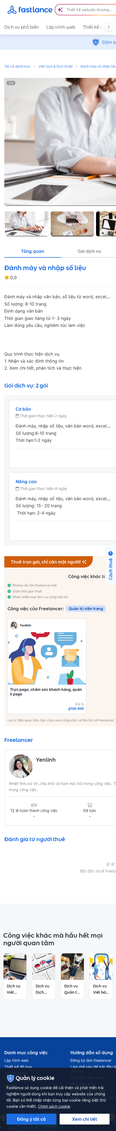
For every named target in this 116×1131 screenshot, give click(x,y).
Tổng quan (32, 251)
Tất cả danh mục (17, 67)
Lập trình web (60, 27)
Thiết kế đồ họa (18, 1067)
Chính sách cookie (54, 1106)
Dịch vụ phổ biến (21, 27)
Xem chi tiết (84, 1119)
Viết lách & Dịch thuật (56, 67)
